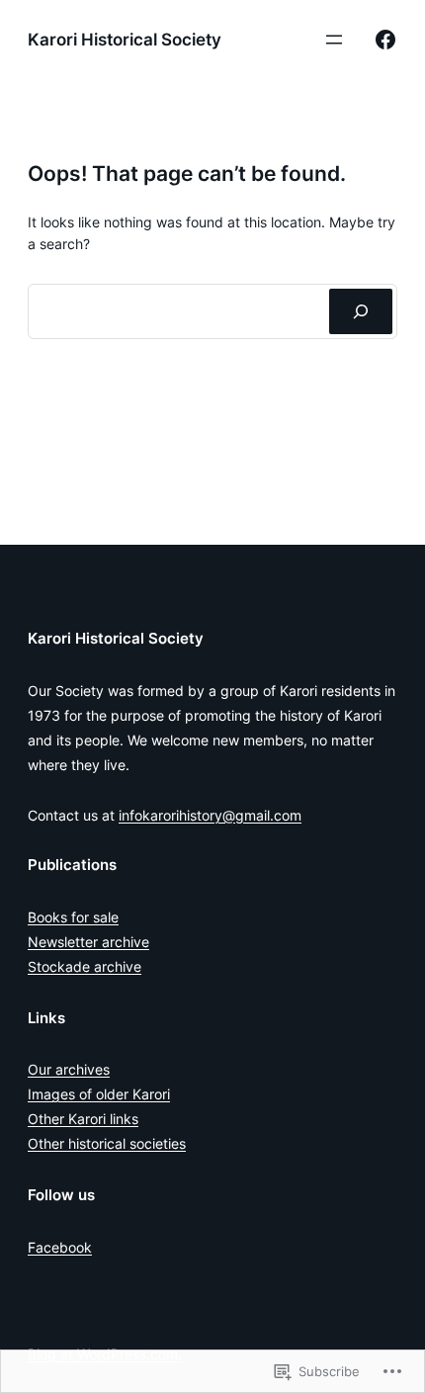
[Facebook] (385, 39)
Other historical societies (107, 1143)
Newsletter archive (88, 941)
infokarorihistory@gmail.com (210, 816)
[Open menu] (334, 39)
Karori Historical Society (124, 39)
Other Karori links (83, 1118)
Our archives (69, 1069)
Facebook (60, 1247)
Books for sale (73, 917)
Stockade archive (84, 966)
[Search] (360, 311)
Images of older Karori (99, 1094)
